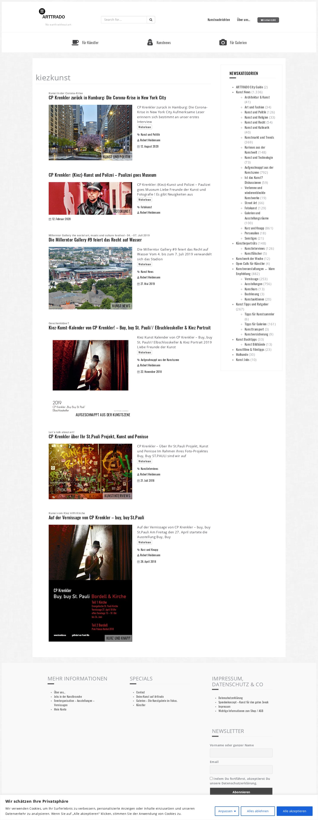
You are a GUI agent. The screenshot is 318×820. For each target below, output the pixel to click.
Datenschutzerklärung (230, 698)
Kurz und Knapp (149, 550)
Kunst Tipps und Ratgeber (252, 304)
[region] (159, 807)
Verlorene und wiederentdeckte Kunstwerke (255, 192)
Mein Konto (60, 709)
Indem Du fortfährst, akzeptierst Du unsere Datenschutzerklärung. (240, 781)
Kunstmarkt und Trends (259, 137)
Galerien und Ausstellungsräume (256, 215)
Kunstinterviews (149, 469)
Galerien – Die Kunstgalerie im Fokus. (156, 701)
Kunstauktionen (254, 299)
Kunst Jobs (243, 359)
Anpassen (225, 811)
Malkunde (242, 354)
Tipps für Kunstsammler (259, 313)
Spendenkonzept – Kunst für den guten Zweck (243, 702)
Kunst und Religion (256, 117)
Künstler (140, 705)
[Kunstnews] (159, 34)
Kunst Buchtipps (246, 339)
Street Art (251, 202)
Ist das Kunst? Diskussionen (254, 180)
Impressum (224, 706)
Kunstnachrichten (219, 19)
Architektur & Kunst (257, 97)
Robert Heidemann (150, 140)
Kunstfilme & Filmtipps (250, 349)
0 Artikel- (269, 20)
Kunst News (147, 272)
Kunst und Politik (150, 134)
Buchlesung (252, 293)
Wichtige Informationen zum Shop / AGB (240, 711)
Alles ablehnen (258, 811)
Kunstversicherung (256, 334)
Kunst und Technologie (259, 157)
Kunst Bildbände (255, 344)
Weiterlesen (144, 127)
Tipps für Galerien (256, 323)
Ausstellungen (253, 283)
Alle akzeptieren (294, 811)
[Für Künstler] (85, 34)
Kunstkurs (251, 288)
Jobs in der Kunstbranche (68, 696)
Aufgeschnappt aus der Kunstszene (160, 360)
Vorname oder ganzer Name (232, 745)
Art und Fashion (254, 107)
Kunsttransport (254, 329)
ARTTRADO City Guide (249, 86)
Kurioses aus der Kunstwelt (255, 150)
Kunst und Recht (255, 122)
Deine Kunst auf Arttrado (150, 696)
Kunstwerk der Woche (249, 258)
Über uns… (243, 19)
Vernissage (252, 278)
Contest (140, 692)
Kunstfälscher (253, 253)
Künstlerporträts (246, 243)
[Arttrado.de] (52, 14)
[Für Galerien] (233, 34)
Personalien (252, 232)
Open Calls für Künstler (250, 263)
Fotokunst (146, 207)
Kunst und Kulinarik (257, 127)
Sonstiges (251, 238)
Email (214, 762)
